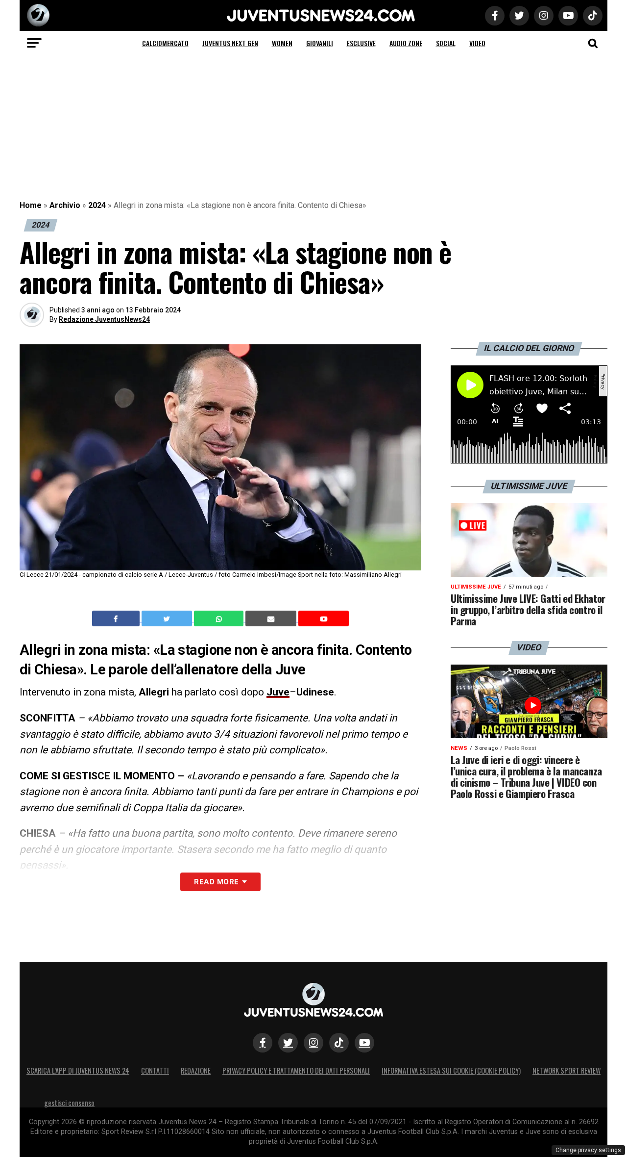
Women (282, 43)
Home (31, 205)
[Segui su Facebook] (262, 1043)
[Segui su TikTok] (339, 1043)
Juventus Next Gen (230, 43)
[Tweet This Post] (168, 618)
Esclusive (361, 43)
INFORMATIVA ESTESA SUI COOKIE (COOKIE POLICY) (451, 1070)
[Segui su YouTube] (364, 1043)
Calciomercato (165, 43)
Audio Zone (405, 43)
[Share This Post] (220, 618)
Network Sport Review (566, 1070)
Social (446, 43)
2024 (97, 205)
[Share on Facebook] (117, 618)
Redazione (196, 1070)
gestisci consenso (69, 1103)
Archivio (64, 205)
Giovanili (319, 43)
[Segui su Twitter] (288, 1043)
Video (477, 43)
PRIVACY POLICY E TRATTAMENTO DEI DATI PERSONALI (296, 1070)
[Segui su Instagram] (313, 1043)
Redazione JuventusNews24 (104, 319)
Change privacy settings (588, 1150)
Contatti (155, 1070)
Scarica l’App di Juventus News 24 (77, 1070)
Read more (216, 881)
